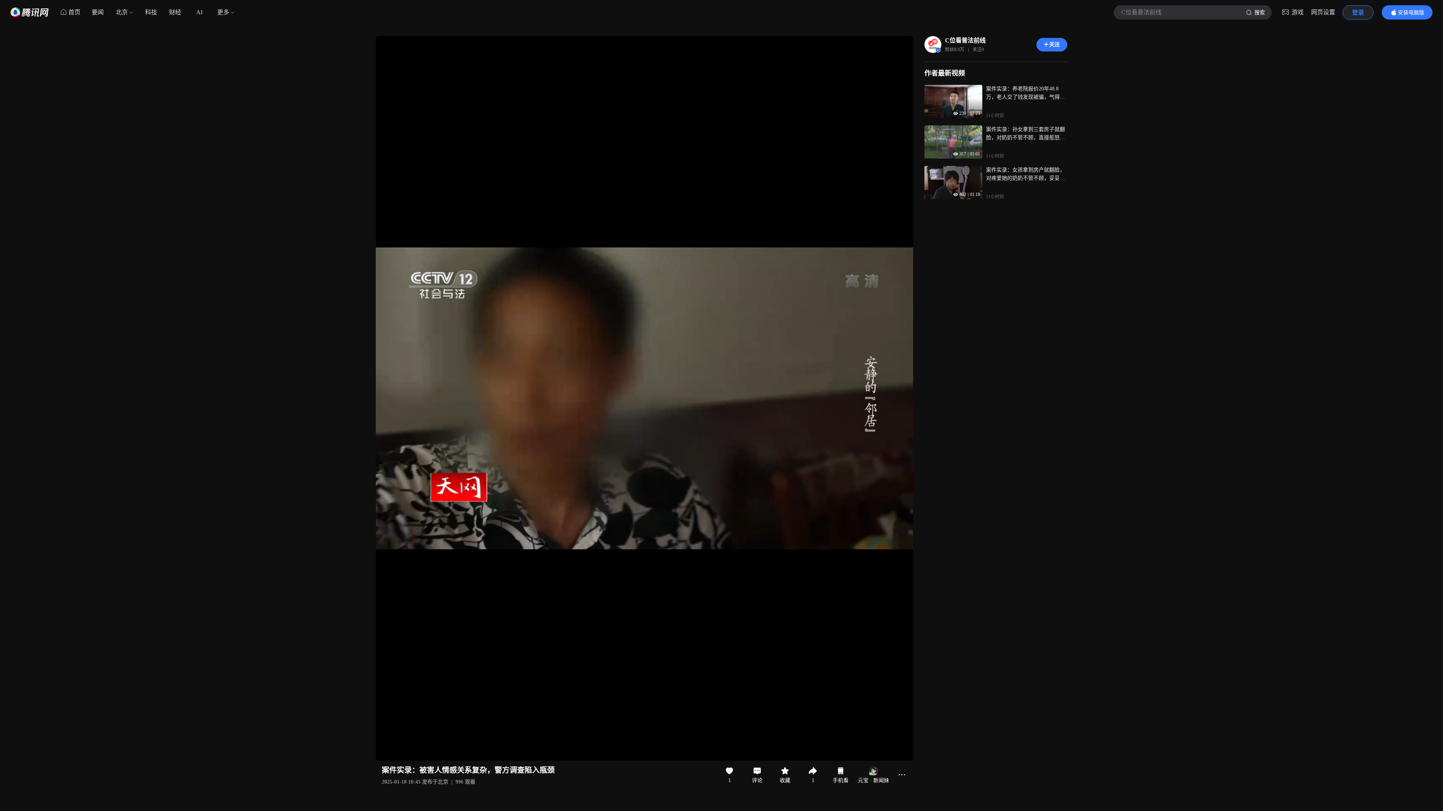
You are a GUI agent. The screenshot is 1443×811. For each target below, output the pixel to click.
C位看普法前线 (965, 40)
